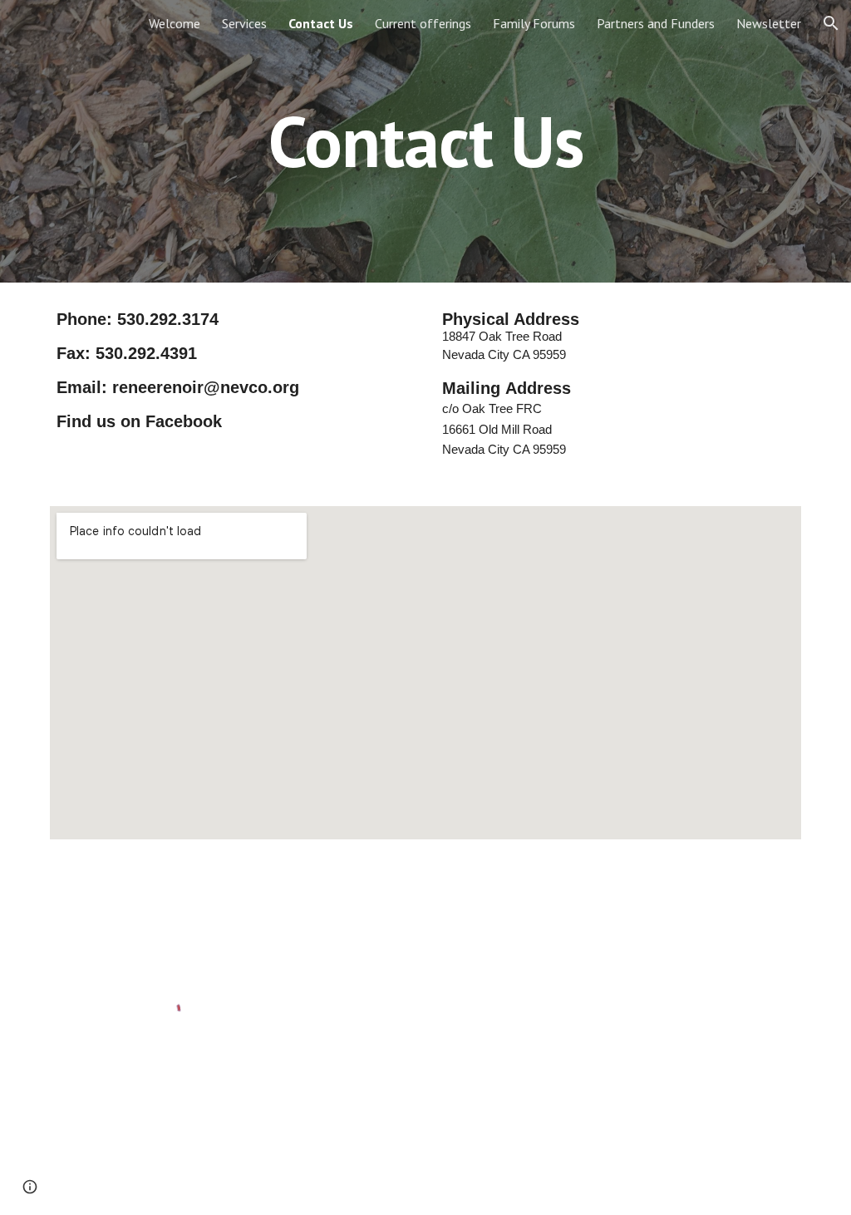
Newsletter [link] (768, 23)
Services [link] (244, 23)
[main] (426, 141)
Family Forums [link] (534, 23)
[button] (831, 23)
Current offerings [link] (423, 23)
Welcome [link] (174, 23)
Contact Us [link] (320, 23)
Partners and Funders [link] (656, 23)
